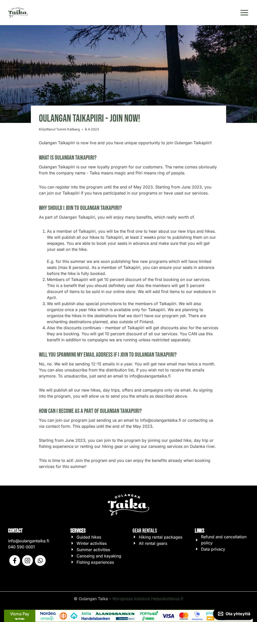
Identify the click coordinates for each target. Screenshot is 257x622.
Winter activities (92, 543)
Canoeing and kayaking (99, 555)
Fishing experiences (95, 562)
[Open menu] (244, 12)
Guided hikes (89, 537)
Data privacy (213, 549)
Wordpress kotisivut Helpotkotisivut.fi (147, 598)
